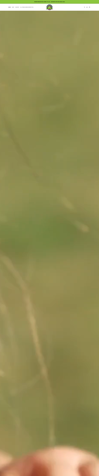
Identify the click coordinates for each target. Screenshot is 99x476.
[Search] (84, 7)
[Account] (87, 7)
